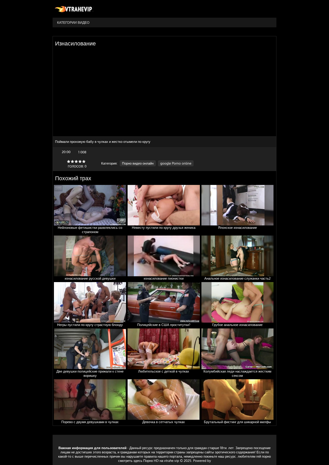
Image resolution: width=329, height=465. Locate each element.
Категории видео (73, 22)
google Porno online (175, 163)
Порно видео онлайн (138, 163)
